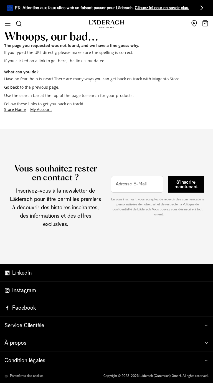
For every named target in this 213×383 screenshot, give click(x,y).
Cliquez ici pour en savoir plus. (162, 8)
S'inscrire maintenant (186, 184)
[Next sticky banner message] (200, 7)
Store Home (15, 109)
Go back (11, 87)
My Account (41, 109)
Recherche (19, 23)
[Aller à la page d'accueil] (106, 24)
